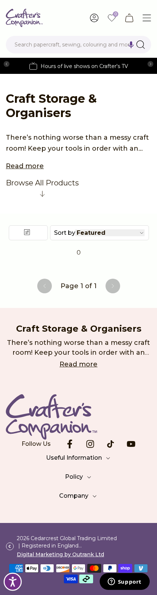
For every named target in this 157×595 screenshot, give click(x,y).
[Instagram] (90, 444)
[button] (131, 44)
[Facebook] (69, 444)
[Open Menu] (146, 18)
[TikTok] (110, 444)
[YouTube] (131, 444)
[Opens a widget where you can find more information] (124, 582)
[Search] (140, 44)
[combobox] (78, 44)
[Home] (24, 18)
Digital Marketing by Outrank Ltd (60, 554)
